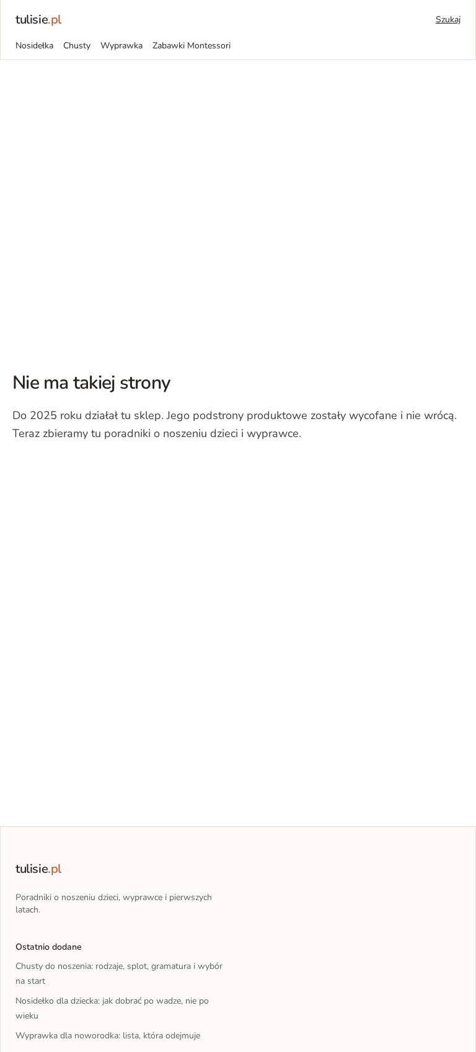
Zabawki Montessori (191, 45)
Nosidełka (34, 45)
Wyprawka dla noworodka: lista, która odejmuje (107, 1035)
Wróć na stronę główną (77, 471)
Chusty (76, 45)
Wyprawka (121, 45)
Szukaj (448, 19)
